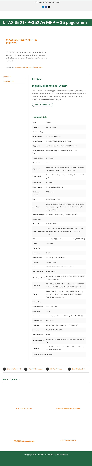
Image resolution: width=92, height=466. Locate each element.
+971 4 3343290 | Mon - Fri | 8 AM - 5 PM (46, 2)
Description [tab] (7, 76)
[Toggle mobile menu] (88, 15)
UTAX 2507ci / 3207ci (24, 408)
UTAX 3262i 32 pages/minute (24, 441)
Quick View (10, 394)
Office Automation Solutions (32, 67)
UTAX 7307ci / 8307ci (68, 440)
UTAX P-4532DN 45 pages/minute (68, 408)
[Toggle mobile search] (85, 15)
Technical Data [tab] (8, 81)
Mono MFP (18, 67)
